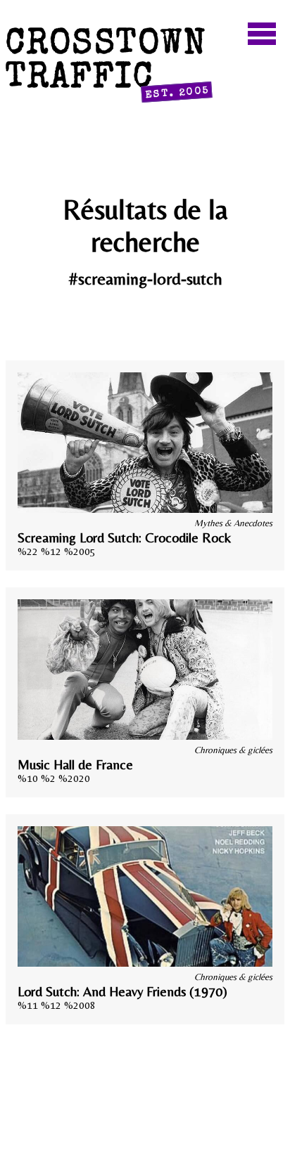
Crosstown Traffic (108, 65)
